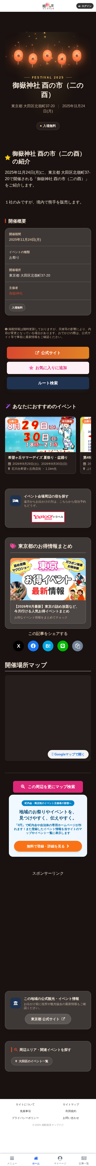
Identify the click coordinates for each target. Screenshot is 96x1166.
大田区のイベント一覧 (33, 1061)
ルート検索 (48, 383)
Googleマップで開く (69, 754)
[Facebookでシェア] (33, 646)
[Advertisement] (48, 924)
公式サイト (51, 353)
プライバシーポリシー (25, 1117)
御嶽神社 (16, 293)
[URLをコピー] (77, 646)
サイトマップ (71, 1104)
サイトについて (25, 1104)
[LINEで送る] (62, 646)
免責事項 (25, 1111)
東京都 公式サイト (46, 1019)
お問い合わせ (71, 1117)
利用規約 (70, 1111)
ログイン (87, 6)
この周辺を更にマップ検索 (51, 787)
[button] (86, 823)
